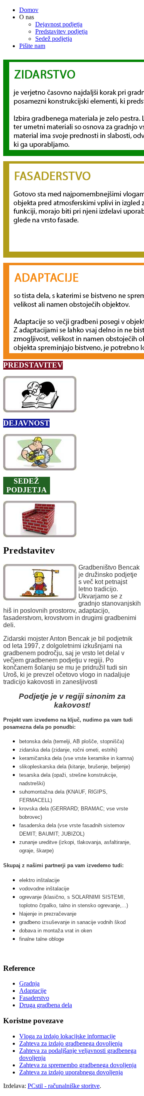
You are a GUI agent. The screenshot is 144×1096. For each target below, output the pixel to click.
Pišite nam (32, 45)
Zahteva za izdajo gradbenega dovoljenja (70, 1043)
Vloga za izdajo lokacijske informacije (67, 1036)
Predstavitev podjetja (61, 31)
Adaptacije (32, 990)
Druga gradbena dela (45, 1005)
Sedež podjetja (53, 38)
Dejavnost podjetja (58, 24)
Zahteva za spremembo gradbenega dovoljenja (77, 1065)
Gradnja (29, 983)
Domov (28, 9)
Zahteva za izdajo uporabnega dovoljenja (71, 1072)
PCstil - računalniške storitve (64, 1085)
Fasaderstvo (34, 997)
